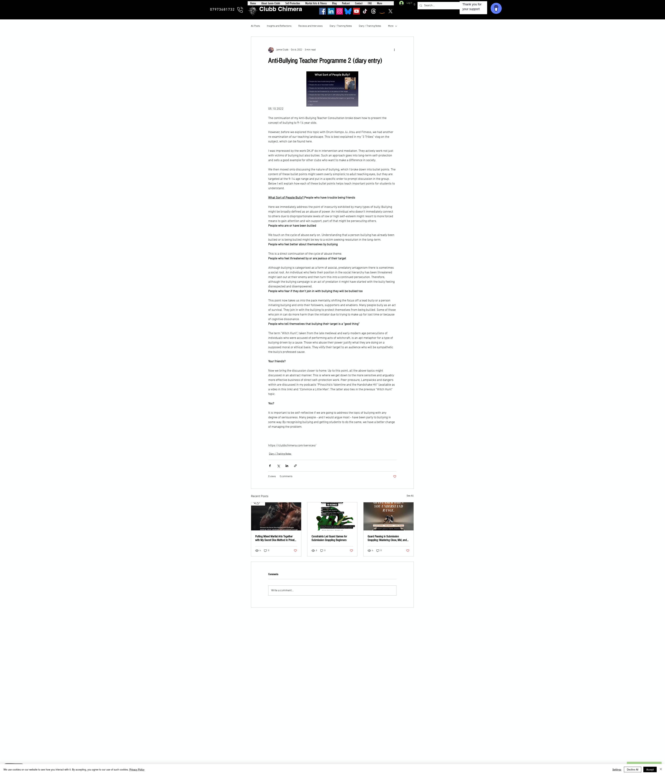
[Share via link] (295, 465)
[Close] (661, 769)
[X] (390, 11)
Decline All (632, 769)
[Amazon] (382, 11)
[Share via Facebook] (270, 465)
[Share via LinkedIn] (287, 465)
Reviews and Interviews (310, 26)
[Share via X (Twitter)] (278, 465)
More (390, 26)
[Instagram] (339, 11)
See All (410, 495)
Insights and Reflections (279, 26)
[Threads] (373, 11)
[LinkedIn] (331, 11)
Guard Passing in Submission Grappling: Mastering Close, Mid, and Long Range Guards (387, 538)
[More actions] (394, 50)
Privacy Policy (136, 769)
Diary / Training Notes (341, 26)
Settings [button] (616, 769)
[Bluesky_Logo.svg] (348, 11)
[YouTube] (356, 11)
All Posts (255, 26)
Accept (650, 769)
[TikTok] (365, 11)
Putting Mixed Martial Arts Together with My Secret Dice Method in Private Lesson (275, 538)
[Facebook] (322, 11)
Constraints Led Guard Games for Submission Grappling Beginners (329, 538)
